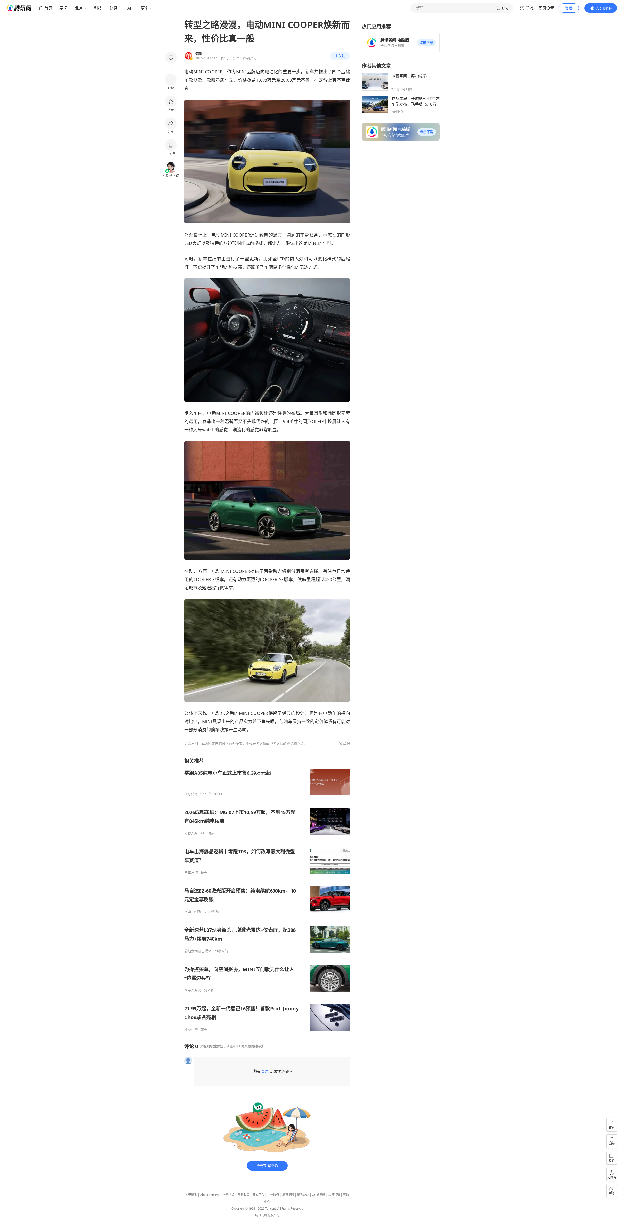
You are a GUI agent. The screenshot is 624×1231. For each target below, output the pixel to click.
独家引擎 (191, 1029)
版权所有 (273, 1215)
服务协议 (228, 1195)
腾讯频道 (334, 1195)
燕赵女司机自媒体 (198, 951)
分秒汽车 (191, 833)
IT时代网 (191, 794)
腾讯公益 (303, 1195)
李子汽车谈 (192, 990)
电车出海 (191, 872)
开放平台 (258, 1195)
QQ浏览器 (318, 1195)
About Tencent (210, 1195)
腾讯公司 (261, 1215)
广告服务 (273, 1195)
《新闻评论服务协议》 (250, 1046)
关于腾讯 (191, 1195)
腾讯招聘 (288, 1195)
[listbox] (267, 894)
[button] (426, 42)
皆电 (187, 911)
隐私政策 (243, 1195)
